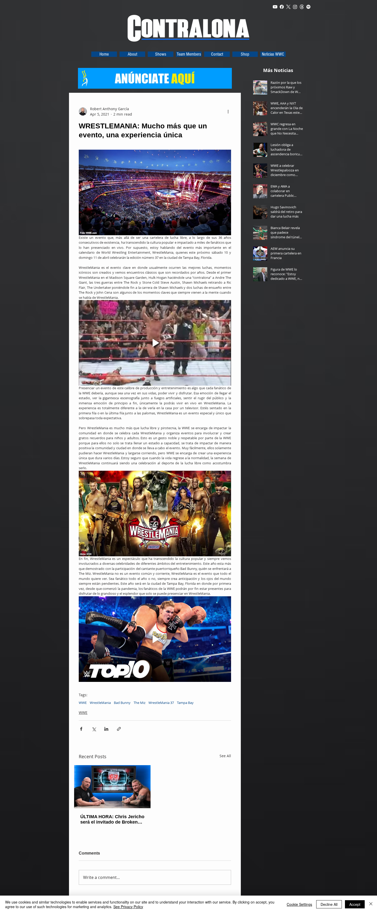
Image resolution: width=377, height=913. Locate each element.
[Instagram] (295, 6)
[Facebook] (281, 6)
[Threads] (301, 6)
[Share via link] (118, 728)
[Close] (371, 904)
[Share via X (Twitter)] (93, 728)
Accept (354, 904)
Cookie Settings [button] (299, 904)
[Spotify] (308, 6)
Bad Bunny (122, 703)
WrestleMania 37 (161, 703)
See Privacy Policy (128, 906)
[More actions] (228, 111)
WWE (83, 703)
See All (225, 755)
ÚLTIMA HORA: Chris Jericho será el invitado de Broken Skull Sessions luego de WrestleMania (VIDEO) (112, 819)
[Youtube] (275, 6)
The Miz (139, 703)
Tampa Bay (185, 703)
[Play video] (155, 343)
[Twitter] (288, 6)
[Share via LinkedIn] (106, 728)
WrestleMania (100, 703)
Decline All (329, 904)
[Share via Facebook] (81, 728)
